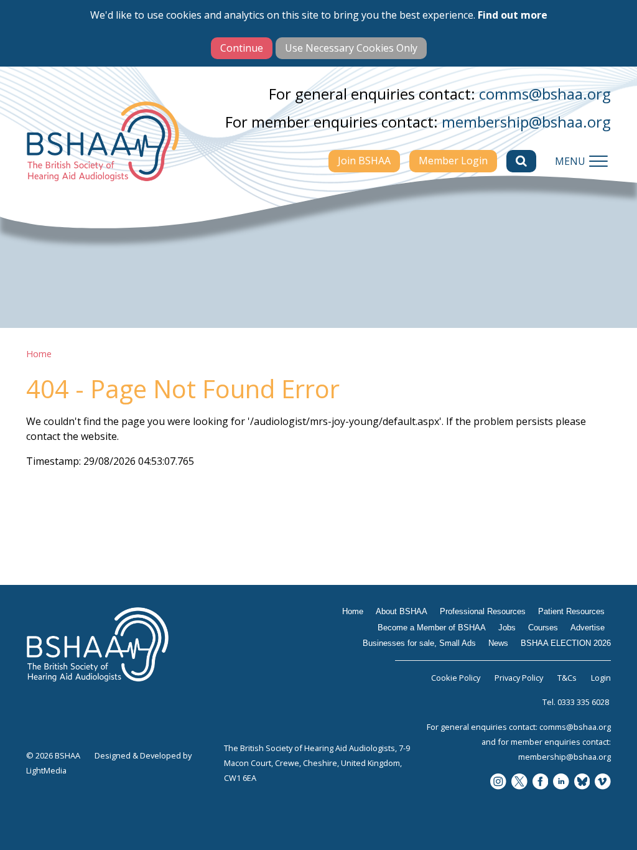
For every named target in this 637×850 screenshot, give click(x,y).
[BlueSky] (582, 782)
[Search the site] (521, 161)
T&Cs (567, 677)
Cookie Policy (455, 677)
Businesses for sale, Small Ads (419, 643)
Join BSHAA (364, 160)
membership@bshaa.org (526, 121)
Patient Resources (571, 611)
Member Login (453, 160)
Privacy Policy (519, 677)
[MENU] (598, 161)
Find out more (512, 15)
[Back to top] (612, 825)
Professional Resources (483, 611)
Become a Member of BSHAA (432, 627)
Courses (543, 627)
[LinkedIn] (561, 782)
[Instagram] (498, 782)
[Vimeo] (603, 782)
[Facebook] (540, 782)
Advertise (587, 627)
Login (601, 677)
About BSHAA (401, 611)
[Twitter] (519, 782)
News (498, 643)
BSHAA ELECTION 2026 (566, 643)
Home (39, 354)
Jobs (507, 627)
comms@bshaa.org (545, 93)
